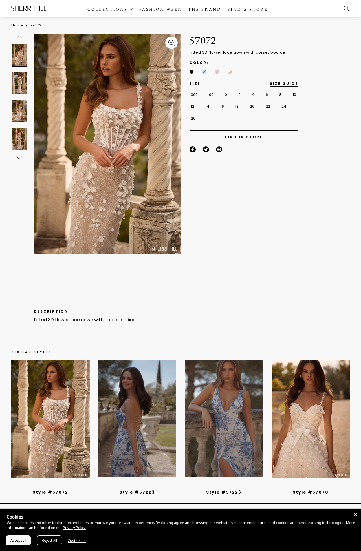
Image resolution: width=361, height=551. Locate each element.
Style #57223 (137, 492)
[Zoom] (171, 43)
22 (268, 106)
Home (17, 25)
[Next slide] (19, 157)
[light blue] (48, 484)
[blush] (217, 72)
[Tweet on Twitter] (206, 149)
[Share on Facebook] (193, 149)
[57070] (311, 418)
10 (294, 94)
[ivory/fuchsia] (139, 484)
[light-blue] (204, 72)
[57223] (137, 418)
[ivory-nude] (230, 72)
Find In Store (244, 136)
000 (194, 94)
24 (283, 106)
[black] (192, 72)
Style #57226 (223, 492)
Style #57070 (311, 492)
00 (211, 94)
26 (193, 118)
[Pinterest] (219, 149)
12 (192, 106)
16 (222, 106)
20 (252, 106)
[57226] (224, 418)
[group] (20, 55)
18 (237, 106)
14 (207, 106)
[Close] (355, 514)
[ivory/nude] (56, 484)
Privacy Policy (74, 527)
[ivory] (304, 484)
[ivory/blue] (135, 484)
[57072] (50, 418)
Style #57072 (50, 492)
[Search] (345, 8)
